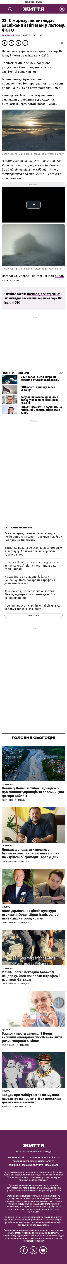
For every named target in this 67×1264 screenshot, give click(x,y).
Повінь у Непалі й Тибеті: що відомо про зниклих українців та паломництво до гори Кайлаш (32, 565)
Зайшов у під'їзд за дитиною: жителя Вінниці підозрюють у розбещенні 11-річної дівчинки (30, 594)
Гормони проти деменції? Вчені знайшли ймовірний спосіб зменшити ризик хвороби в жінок (32, 1037)
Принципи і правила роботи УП (26, 1165)
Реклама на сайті (17, 1157)
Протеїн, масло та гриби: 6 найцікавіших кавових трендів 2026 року (32, 607)
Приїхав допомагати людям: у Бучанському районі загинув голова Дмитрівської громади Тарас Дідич (30, 853)
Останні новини (18, 527)
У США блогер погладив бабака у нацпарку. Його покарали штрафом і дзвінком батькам (30, 580)
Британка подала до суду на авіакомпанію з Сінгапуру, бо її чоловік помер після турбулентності (33, 551)
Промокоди (52, 1165)
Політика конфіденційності (44, 1157)
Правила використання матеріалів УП (33, 1161)
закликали (9, 99)
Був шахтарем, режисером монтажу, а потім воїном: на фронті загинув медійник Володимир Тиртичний (33, 537)
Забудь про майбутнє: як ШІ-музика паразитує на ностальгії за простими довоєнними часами (31, 1098)
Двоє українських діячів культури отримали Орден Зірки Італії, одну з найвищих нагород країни (30, 914)
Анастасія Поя (10, 35)
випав (59, 276)
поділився (35, 67)
